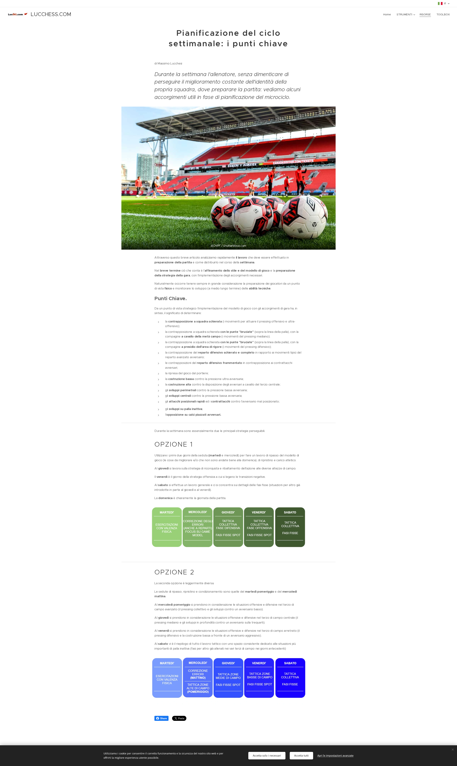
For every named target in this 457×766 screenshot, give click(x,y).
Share (163, 718)
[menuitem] (388, 14)
